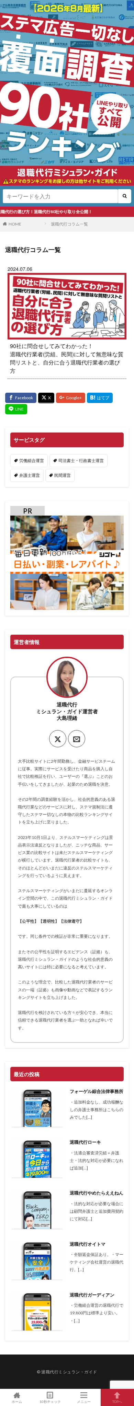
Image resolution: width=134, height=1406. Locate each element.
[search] (124, 196)
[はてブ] (100, 398)
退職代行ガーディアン (92, 1295)
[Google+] (70, 398)
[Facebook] (20, 398)
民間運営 (62, 475)
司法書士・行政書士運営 (81, 460)
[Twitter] (46, 398)
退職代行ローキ (85, 1142)
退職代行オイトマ (87, 1244)
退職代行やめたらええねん (96, 1193)
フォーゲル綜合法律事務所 (96, 1091)
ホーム (17, 1401)
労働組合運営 (31, 460)
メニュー (84, 1401)
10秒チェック (50, 1401)
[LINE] (16, 409)
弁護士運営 (29, 475)
